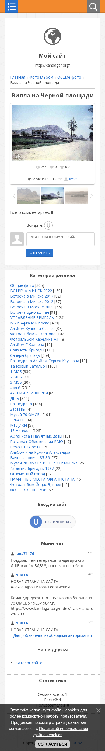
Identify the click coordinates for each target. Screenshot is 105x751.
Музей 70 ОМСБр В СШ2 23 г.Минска (44, 463)
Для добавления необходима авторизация (52, 635)
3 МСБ (16, 382)
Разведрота (21, 403)
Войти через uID (58, 521)
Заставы (18, 409)
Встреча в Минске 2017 (31, 296)
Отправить (40, 252)
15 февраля (21, 430)
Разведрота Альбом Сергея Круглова (44, 360)
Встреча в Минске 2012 (31, 301)
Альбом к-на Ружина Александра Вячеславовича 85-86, (40, 455)
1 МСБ (16, 371)
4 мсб (15, 387)
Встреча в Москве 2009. (32, 306)
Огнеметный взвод (27, 473)
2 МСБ (16, 376)
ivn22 (73, 179)
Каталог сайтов (30, 662)
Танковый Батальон (28, 366)
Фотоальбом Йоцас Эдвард (35, 484)
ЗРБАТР (17, 419)
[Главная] (52, 43)
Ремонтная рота (25, 446)
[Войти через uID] (48, 225)
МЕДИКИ (18, 425)
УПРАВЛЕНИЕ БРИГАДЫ (32, 317)
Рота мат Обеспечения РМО (36, 441)
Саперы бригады (25, 355)
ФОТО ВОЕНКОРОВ (28, 489)
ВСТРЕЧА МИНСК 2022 (31, 290)
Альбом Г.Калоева (27, 344)
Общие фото (69, 77)
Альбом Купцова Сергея (32, 328)
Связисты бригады (27, 349)
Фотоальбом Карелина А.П (35, 339)
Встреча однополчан (29, 312)
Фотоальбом (41, 77)
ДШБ (14, 398)
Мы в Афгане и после (29, 323)
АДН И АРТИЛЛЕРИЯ (29, 393)
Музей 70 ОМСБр (26, 414)
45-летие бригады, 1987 (32, 468)
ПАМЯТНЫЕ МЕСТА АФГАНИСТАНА (42, 479)
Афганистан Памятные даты (36, 436)
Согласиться (52, 744)
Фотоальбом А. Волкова (32, 333)
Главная (17, 77)
